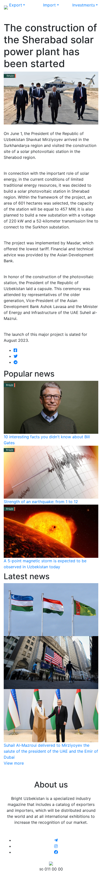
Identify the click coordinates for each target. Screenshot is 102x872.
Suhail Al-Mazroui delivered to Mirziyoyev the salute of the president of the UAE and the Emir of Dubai (51, 751)
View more (14, 763)
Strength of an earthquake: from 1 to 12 (41, 501)
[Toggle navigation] (91, 7)
